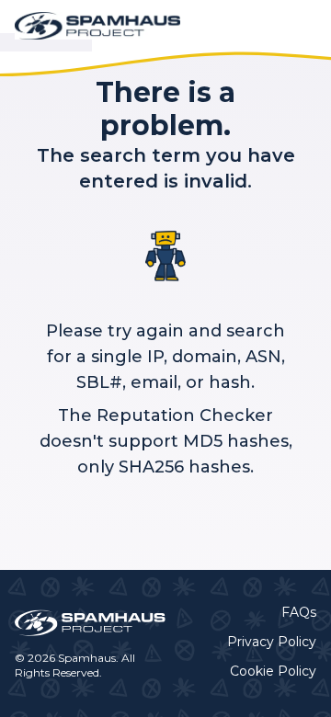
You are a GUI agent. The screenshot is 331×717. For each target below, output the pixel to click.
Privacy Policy (271, 641)
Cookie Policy (273, 671)
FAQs (298, 612)
